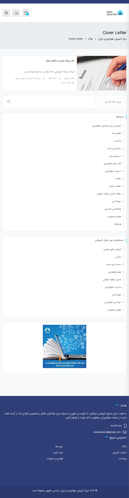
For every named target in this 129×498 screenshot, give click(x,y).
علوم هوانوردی (114, 272)
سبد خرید (58, 452)
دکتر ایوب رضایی (21, 78)
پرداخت (122, 459)
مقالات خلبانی (69, 78)
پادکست (117, 141)
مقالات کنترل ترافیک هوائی (109, 194)
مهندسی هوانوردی (113, 302)
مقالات (118, 178)
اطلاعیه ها (116, 133)
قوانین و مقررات (55, 459)
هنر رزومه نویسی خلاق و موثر (60, 60)
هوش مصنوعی (114, 216)
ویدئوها (117, 224)
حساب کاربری (119, 452)
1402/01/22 (52, 78)
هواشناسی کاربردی (112, 209)
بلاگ (124, 446)
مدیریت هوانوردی (113, 171)
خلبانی (118, 257)
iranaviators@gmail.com (107, 432)
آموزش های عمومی (112, 249)
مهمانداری (116, 201)
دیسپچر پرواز (115, 156)
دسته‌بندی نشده (114, 148)
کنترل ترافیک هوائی (112, 279)
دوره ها (59, 446)
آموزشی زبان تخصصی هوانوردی (106, 126)
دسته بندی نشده (113, 264)
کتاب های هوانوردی (112, 163)
